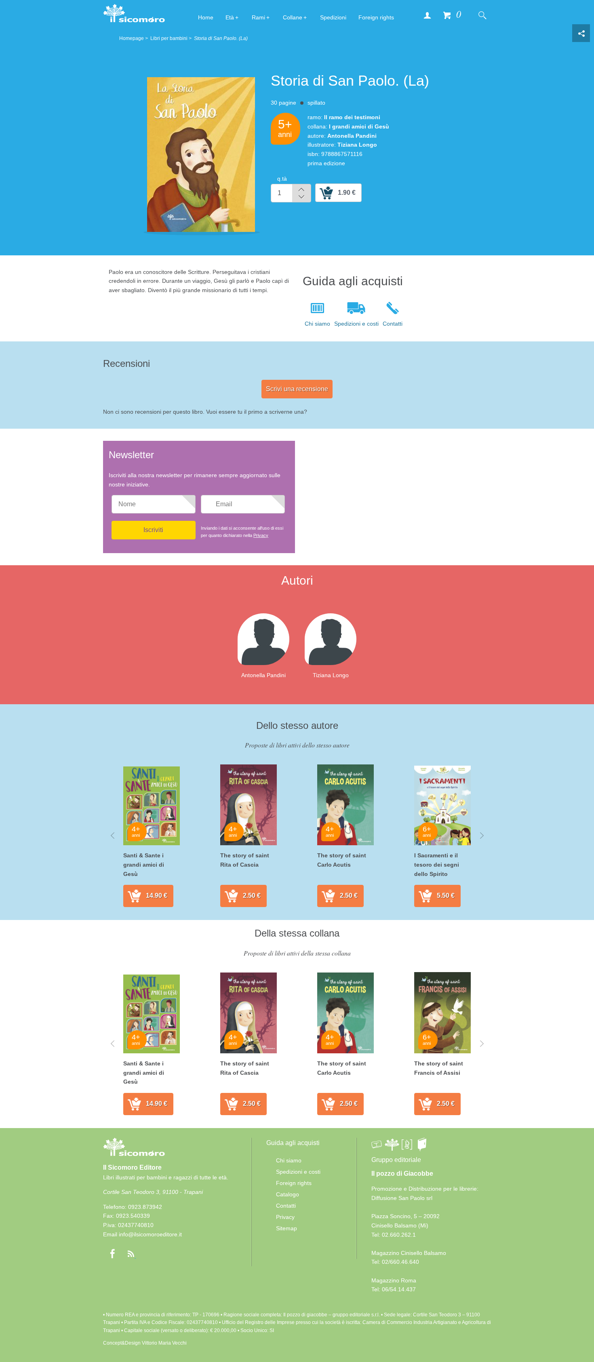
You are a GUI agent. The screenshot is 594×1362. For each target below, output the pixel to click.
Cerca (482, 15)
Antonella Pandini (263, 675)
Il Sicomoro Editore (132, 1167)
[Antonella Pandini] (270, 638)
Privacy (260, 535)
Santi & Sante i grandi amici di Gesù (143, 864)
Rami (258, 17)
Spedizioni (333, 17)
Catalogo (287, 1194)
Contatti (392, 323)
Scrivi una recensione (297, 388)
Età (229, 17)
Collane (292, 17)
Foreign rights (376, 17)
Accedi (427, 15)
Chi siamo (317, 323)
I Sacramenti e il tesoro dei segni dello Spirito (436, 864)
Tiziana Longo (331, 675)
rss (131, 1253)
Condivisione (581, 33)
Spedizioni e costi (356, 323)
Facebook (112, 1253)
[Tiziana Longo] (337, 638)
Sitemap (286, 1228)
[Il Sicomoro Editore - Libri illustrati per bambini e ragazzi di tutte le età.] (134, 12)
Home (205, 17)
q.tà (282, 178)
